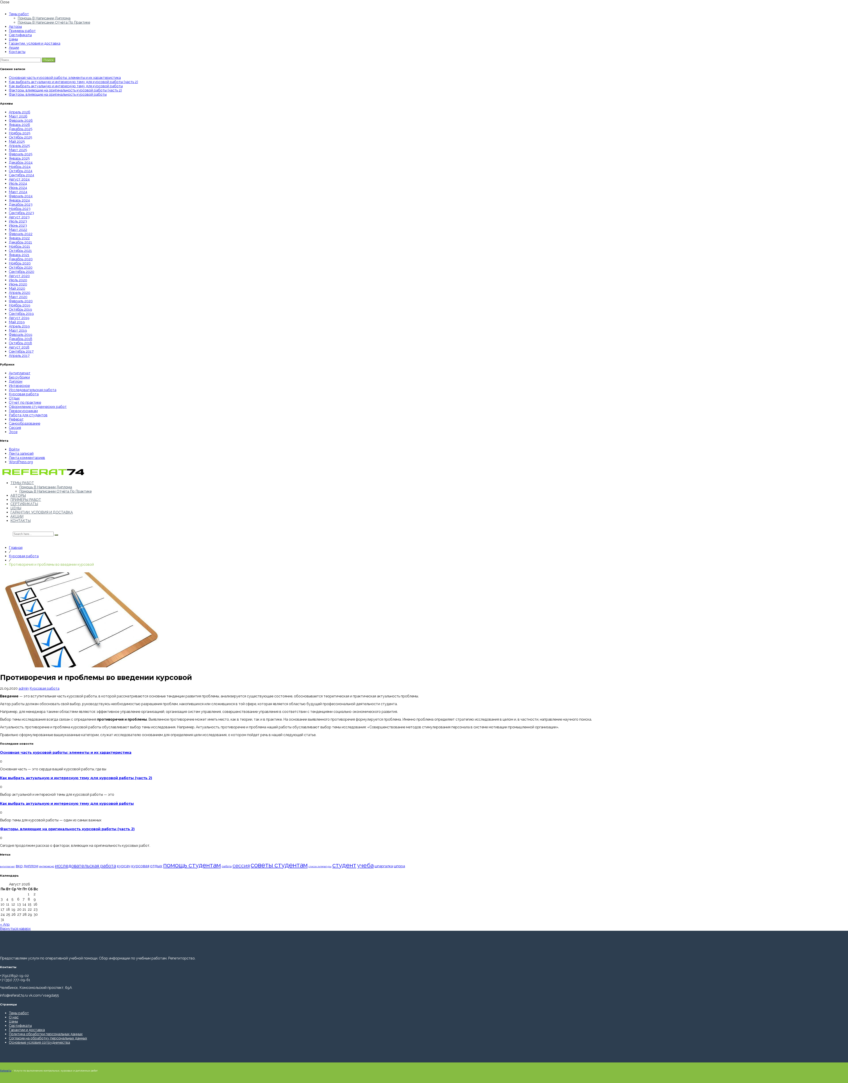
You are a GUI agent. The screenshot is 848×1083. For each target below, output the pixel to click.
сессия (241, 865)
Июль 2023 (18, 221)
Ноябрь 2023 (19, 209)
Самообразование (24, 423)
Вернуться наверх (15, 929)
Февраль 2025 (20, 154)
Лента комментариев (27, 458)
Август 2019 (19, 318)
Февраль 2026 (21, 120)
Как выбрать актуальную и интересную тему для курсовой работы (66, 86)
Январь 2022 (19, 238)
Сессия (15, 428)
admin (24, 688)
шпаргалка (384, 866)
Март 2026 (18, 116)
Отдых (14, 398)
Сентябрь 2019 (21, 314)
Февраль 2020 (21, 301)
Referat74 (5, 1070)
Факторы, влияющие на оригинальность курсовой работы (58, 94)
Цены (13, 39)
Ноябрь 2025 (19, 133)
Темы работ (19, 14)
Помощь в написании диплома (44, 18)
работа (227, 866)
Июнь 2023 (18, 225)
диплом (31, 866)
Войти (14, 449)
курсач (123, 866)
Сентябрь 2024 (21, 175)
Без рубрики (19, 377)
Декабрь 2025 (20, 129)
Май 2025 (17, 141)
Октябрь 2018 (20, 343)
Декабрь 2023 (20, 204)
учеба (365, 865)
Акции (14, 48)
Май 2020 (17, 288)
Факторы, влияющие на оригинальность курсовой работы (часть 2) (65, 90)
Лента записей (21, 453)
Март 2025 (18, 150)
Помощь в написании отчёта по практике (54, 22)
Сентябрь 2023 (21, 213)
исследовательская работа (85, 865)
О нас (14, 1017)
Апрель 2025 (19, 146)
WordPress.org (21, 462)
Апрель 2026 (19, 112)
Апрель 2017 (19, 356)
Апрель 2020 (19, 293)
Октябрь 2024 (20, 171)
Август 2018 (19, 347)
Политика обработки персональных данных (46, 1034)
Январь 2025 (19, 158)
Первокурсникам (23, 411)
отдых (156, 865)
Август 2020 (19, 276)
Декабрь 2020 (21, 259)
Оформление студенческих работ (38, 407)
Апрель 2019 (19, 326)
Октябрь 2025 (20, 137)
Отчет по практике (25, 402)
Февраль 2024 (21, 196)
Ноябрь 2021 (19, 246)
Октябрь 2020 (20, 267)
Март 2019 (18, 330)
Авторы (15, 27)
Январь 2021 (19, 255)
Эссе (13, 432)
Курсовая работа (24, 394)
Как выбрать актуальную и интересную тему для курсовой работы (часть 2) (73, 82)
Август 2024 (19, 179)
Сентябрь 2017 (21, 351)
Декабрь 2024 (21, 162)
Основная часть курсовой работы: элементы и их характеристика (65, 78)
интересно (46, 866)
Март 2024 (18, 192)
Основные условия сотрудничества (39, 1042)
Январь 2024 (19, 200)
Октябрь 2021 (20, 251)
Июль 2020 (18, 280)
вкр (19, 866)
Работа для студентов (28, 415)
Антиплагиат (19, 373)
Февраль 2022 (20, 234)
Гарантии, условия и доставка (34, 43)
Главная (16, 548)
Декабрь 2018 (20, 339)
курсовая (140, 866)
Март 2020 (18, 297)
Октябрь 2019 (20, 309)
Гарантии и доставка (27, 1030)
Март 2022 (18, 230)
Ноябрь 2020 (20, 263)
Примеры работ (22, 31)
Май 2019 (17, 322)
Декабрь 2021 (20, 242)
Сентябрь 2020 (21, 272)
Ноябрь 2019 (19, 305)
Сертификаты (20, 35)
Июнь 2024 (18, 188)
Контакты (17, 52)
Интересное (19, 386)
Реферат (16, 419)
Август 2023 (19, 217)
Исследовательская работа (32, 390)
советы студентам (279, 865)
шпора (399, 866)
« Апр (5, 924)
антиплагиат (7, 866)
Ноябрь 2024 (20, 167)
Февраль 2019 (20, 335)
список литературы (320, 866)
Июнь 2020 (18, 284)
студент (344, 865)
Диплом (15, 381)
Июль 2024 (18, 183)
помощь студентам (192, 865)
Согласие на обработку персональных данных (48, 1038)
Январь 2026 (19, 125)
